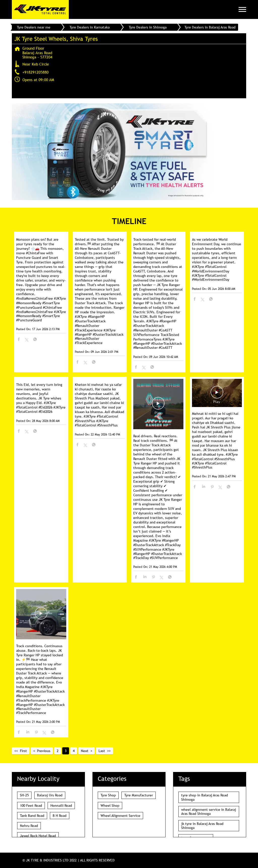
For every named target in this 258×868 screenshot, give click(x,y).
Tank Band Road (32, 815)
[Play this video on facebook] (158, 406)
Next (84, 751)
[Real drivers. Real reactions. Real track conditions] (158, 404)
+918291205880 (35, 72)
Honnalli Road (61, 805)
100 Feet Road (31, 805)
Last (102, 751)
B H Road (60, 815)
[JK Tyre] (40, 9)
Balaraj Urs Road (49, 795)
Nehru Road (29, 825)
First (23, 751)
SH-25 (24, 795)
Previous (43, 751)
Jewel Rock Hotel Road (38, 835)
